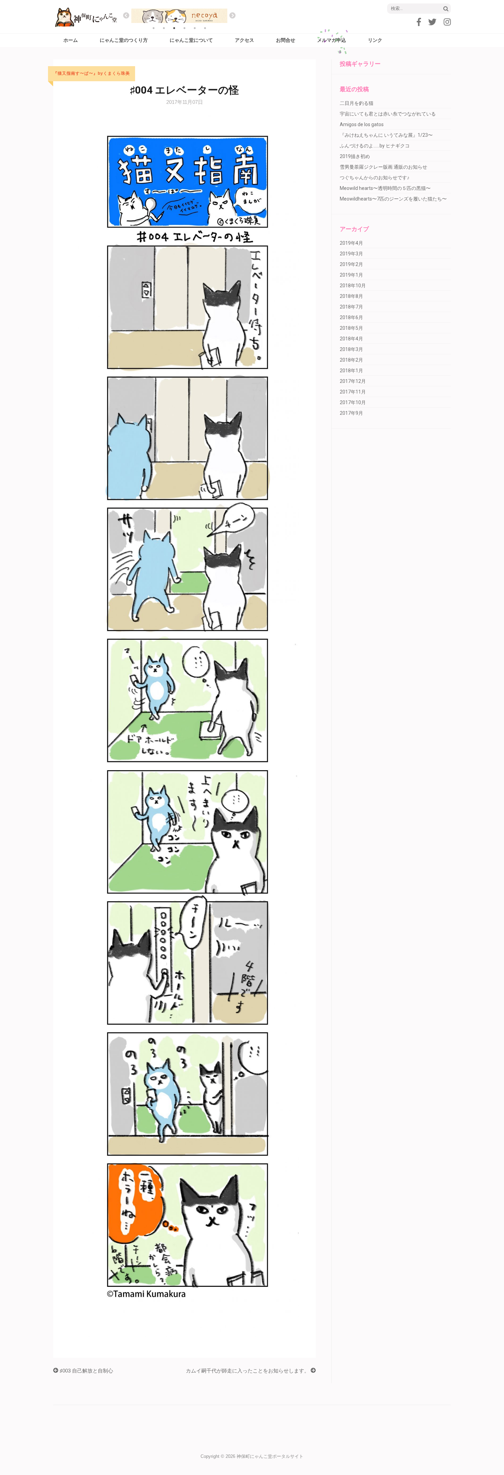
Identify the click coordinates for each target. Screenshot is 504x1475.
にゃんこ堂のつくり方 (124, 40)
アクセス (244, 40)
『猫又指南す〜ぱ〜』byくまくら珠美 (91, 73)
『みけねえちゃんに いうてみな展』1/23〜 (386, 135)
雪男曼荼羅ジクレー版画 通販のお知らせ (383, 167)
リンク (375, 40)
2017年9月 (351, 413)
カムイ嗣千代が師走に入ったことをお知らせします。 (248, 1371)
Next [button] (232, 15)
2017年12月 (353, 381)
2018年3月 (351, 349)
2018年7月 (351, 307)
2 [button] (163, 28)
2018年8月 (351, 296)
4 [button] (184, 28)
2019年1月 (351, 275)
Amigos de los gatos (362, 124)
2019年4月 (351, 243)
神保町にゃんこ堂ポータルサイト (270, 1456)
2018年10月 (353, 285)
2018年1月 (351, 370)
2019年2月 (351, 264)
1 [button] (153, 28)
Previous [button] (126, 15)
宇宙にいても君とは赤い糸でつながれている (388, 114)
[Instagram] (447, 22)
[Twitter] (432, 22)
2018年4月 (351, 338)
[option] (195, 16)
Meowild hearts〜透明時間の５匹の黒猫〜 (385, 188)
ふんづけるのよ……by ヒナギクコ (375, 145)
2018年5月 (351, 328)
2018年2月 (351, 360)
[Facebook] (419, 22)
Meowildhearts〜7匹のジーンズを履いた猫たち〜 (393, 199)
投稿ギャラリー (360, 63)
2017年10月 (353, 402)
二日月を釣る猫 (356, 103)
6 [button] (205, 28)
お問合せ (285, 40)
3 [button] (174, 28)
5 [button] (194, 28)
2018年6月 (351, 317)
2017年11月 (353, 392)
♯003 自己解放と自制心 (85, 1371)
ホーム (70, 40)
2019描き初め (355, 156)
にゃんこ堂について (191, 40)
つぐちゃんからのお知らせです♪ (374, 177)
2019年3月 (351, 253)
